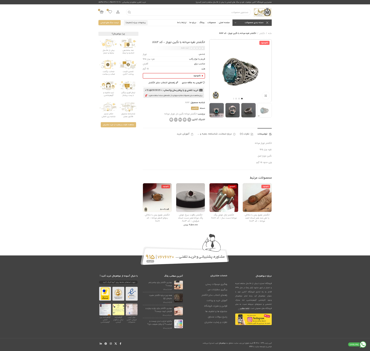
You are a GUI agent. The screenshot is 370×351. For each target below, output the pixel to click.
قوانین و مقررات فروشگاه (215, 306)
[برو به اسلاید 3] (236, 98)
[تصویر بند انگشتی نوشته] (178, 286)
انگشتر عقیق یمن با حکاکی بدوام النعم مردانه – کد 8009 (157, 218)
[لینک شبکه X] (189, 120)
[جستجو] (129, 12)
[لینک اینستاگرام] (111, 344)
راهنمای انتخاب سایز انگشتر (214, 295)
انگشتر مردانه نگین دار (186, 114)
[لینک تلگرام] (171, 120)
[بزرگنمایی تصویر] (265, 95)
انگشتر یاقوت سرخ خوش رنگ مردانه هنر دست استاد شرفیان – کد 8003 (190, 218)
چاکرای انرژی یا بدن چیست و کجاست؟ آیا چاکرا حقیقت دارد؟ (160, 322)
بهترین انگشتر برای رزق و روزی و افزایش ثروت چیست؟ (159, 310)
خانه (270, 33)
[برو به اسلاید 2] (239, 98)
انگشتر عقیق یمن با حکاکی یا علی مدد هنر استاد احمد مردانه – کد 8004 (257, 218)
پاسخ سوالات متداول (217, 317)
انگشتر (262, 33)
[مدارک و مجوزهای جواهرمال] (132, 309)
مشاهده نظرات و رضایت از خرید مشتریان (118, 125)
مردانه (167, 114)
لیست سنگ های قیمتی (109, 22)
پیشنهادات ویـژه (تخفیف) (136, 22)
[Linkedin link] (180, 120)
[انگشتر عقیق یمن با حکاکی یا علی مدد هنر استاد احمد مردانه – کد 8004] (257, 197)
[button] (268, 110)
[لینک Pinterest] (185, 120)
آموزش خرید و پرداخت (217, 300)
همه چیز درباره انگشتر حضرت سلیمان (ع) (160, 297)
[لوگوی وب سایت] (263, 12)
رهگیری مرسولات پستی (216, 284)
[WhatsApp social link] (176, 120)
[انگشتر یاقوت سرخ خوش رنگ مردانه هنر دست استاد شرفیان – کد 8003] (190, 197)
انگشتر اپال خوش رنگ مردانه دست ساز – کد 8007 (224, 216)
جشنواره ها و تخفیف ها (216, 311)
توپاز (173, 114)
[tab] (264, 132)
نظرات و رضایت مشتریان (215, 322)
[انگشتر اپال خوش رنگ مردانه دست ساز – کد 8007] (223, 197)
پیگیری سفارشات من (217, 289)
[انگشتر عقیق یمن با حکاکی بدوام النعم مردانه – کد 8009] (157, 197)
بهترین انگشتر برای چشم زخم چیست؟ (160, 284)
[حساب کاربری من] (118, 12)
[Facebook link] (120, 344)
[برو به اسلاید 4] (233, 98)
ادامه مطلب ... (243, 308)
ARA (251, 346)
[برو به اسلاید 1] (242, 98)
